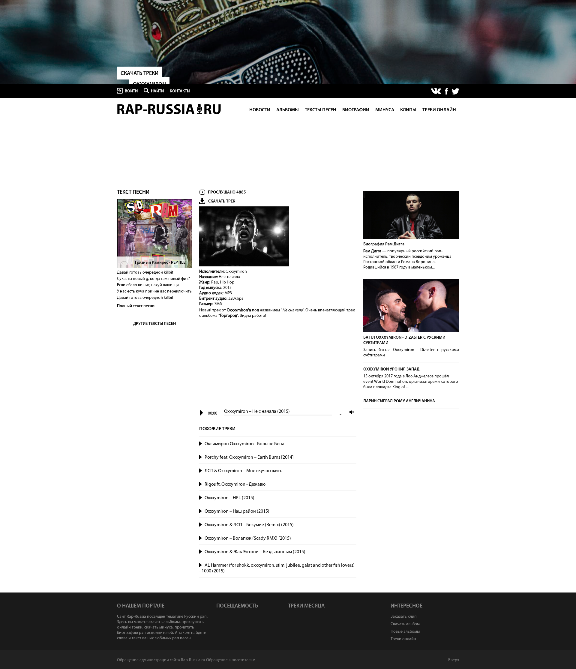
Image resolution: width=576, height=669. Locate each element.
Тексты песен (320, 110)
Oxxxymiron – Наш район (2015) (237, 511)
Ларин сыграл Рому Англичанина (399, 401)
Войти (131, 91)
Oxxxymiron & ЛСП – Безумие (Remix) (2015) (249, 525)
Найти (157, 91)
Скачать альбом (405, 624)
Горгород (228, 316)
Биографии (355, 110)
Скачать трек (221, 201)
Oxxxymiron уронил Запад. (391, 369)
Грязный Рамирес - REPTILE (160, 262)
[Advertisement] (277, 365)
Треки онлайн (439, 110)
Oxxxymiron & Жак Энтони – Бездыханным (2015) (255, 552)
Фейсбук (446, 91)
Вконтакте (436, 91)
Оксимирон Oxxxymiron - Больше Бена (244, 444)
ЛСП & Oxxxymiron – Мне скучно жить (243, 471)
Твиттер (455, 91)
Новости (259, 110)
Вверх (453, 660)
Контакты (180, 91)
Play (201, 413)
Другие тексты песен (154, 324)
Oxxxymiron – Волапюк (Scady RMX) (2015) (248, 538)
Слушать (200, 443)
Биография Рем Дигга (383, 244)
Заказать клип (404, 616)
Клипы (408, 110)
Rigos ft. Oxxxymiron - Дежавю (235, 484)
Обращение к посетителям (230, 660)
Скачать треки (139, 73)
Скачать (350, 444)
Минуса (384, 110)
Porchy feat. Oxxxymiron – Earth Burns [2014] (249, 457)
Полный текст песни (135, 306)
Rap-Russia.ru (169, 109)
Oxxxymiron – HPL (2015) (229, 498)
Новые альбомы (405, 631)
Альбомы (287, 110)
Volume (350, 412)
